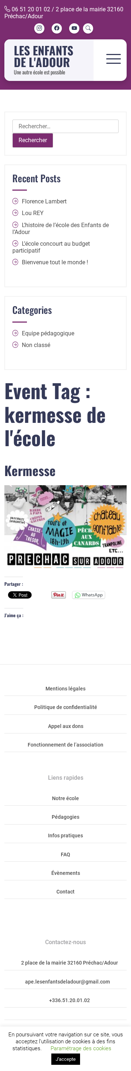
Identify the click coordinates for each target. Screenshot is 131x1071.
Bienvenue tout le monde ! (55, 262)
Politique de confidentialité (65, 707)
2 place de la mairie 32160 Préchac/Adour (69, 963)
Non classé (36, 345)
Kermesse (30, 470)
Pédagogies (65, 817)
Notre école (65, 798)
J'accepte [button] (66, 1059)
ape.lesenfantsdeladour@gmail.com (67, 982)
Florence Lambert (44, 201)
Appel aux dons (65, 726)
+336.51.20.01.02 (69, 1000)
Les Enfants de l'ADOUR (43, 56)
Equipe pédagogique (48, 333)
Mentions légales (65, 689)
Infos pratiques (65, 836)
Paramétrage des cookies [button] (81, 1048)
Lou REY (33, 213)
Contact (65, 892)
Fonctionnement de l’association (65, 745)
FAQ (65, 855)
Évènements (65, 873)
